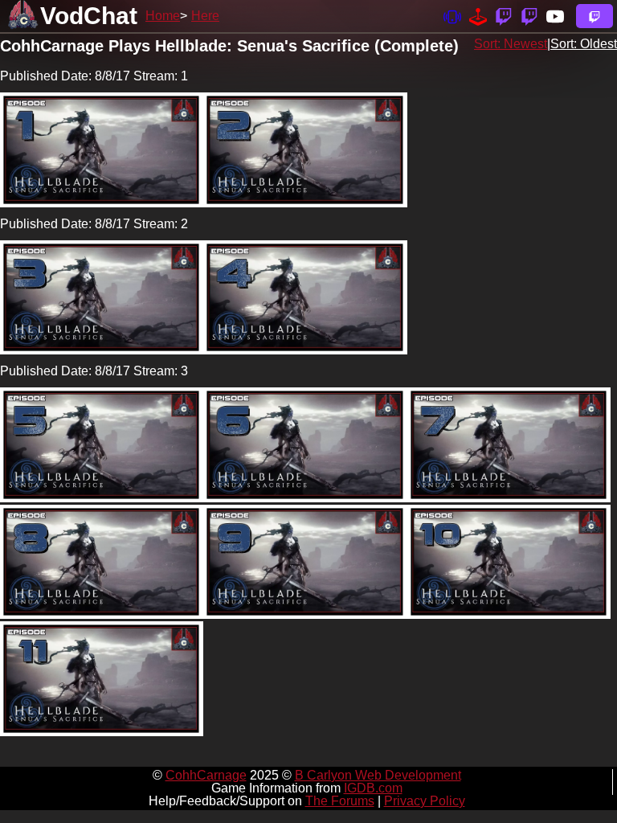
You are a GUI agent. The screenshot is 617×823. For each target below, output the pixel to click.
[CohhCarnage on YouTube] (555, 16)
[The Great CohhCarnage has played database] (478, 16)
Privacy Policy (424, 801)
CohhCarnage (206, 775)
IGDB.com (373, 788)
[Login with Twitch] (594, 16)
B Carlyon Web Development (378, 775)
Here (205, 16)
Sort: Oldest (583, 44)
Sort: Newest (510, 44)
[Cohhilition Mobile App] (452, 16)
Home (162, 16)
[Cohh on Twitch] (529, 16)
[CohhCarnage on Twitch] (504, 16)
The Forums (339, 801)
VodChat (88, 15)
